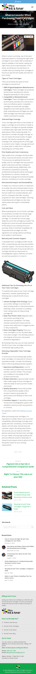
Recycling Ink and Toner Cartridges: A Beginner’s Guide (22, 506)
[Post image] (7, 495)
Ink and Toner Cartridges (11, 626)
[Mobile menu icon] (32, 7)
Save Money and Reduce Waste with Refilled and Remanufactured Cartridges (20, 547)
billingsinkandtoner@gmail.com (15, 652)
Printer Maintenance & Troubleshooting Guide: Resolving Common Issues (23, 494)
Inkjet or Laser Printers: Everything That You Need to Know (18, 577)
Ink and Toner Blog (10, 633)
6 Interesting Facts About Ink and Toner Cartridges (19, 555)
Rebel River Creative (25, 672)
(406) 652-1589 (11, 651)
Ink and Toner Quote (10, 630)
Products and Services (10, 622)
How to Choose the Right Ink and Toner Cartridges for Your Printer (17, 540)
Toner (5, 36)
